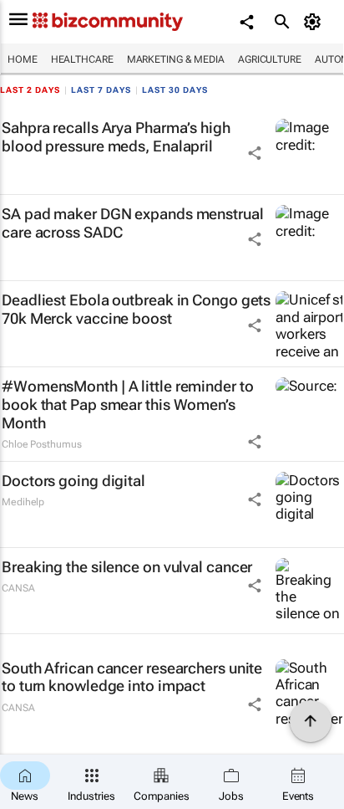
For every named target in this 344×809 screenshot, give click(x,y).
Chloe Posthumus (42, 444)
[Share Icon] (254, 153)
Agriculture (269, 59)
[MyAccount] (315, 21)
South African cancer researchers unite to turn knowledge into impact (132, 677)
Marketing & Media (176, 59)
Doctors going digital (73, 480)
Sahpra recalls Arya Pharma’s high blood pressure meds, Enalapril (116, 137)
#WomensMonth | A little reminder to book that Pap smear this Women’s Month (128, 404)
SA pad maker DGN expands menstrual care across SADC (133, 223)
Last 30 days (175, 90)
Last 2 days (30, 90)
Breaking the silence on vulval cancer (127, 567)
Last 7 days (101, 90)
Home (23, 59)
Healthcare (82, 59)
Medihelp (23, 502)
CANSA (18, 588)
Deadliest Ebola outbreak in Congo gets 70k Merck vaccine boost (136, 309)
